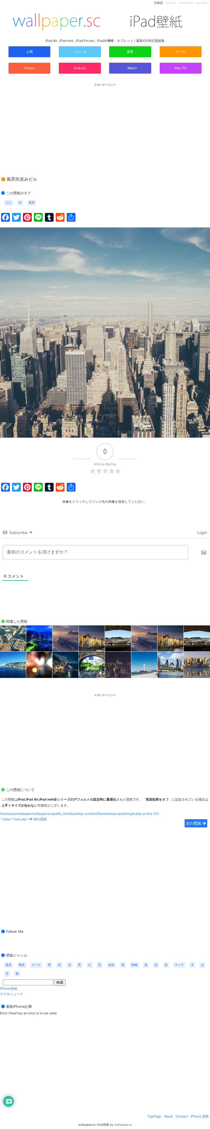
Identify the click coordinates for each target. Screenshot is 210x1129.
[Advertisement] (105, 124)
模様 (22, 965)
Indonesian (186, 3)
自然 (111, 965)
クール (180, 52)
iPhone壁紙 (8, 988)
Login (201, 532)
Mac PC (180, 68)
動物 (135, 965)
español (201, 3)
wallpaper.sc (123, 1125)
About (168, 1116)
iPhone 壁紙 (200, 1116)
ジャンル (79, 52)
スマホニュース (11, 994)
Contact (182, 1116)
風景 (130, 52)
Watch (132, 68)
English (171, 3)
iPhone (29, 68)
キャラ (179, 965)
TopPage (154, 1116)
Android (80, 68)
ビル (8, 202)
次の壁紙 (194, 823)
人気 (29, 52)
